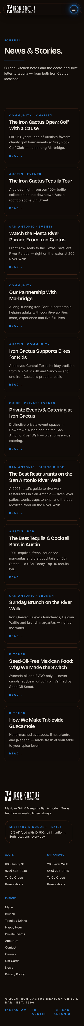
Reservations (14, 884)
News (9, 967)
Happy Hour (13, 927)
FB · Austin (39, 1011)
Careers (10, 954)
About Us (11, 940)
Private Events (15, 934)
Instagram (16, 1009)
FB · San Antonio (62, 1011)
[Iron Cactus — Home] (21, 9)
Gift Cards (12, 961)
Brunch (10, 914)
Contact (10, 947)
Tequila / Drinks (16, 920)
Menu (9, 907)
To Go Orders (14, 877)
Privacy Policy (15, 974)
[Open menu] (74, 9)
